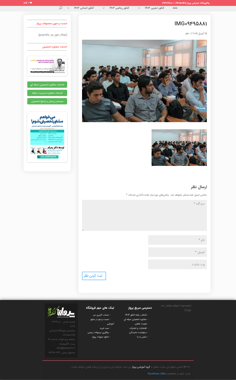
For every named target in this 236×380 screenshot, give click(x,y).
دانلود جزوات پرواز (100, 337)
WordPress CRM (157, 374)
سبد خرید (104, 328)
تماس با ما (142, 337)
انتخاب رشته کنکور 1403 (136, 315)
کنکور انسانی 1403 (84, 8)
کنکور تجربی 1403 (154, 8)
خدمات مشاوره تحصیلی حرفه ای (47, 85)
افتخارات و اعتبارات (138, 328)
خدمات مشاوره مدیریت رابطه (47, 93)
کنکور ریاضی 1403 (119, 8)
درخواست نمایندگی (138, 332)
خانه (175, 8)
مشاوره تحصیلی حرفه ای (135, 319)
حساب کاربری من (101, 315)
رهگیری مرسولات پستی (98, 332)
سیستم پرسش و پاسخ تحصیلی (47, 101)
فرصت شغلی (141, 324)
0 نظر (188, 33)
